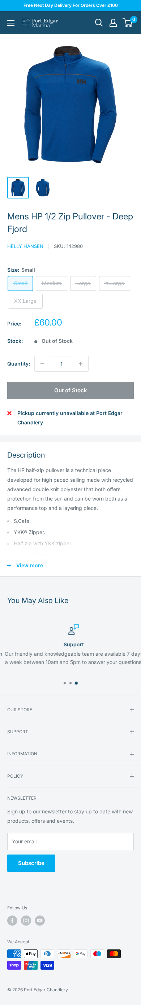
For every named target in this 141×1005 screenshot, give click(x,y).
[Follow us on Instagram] (26, 921)
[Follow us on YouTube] (40, 921)
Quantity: (18, 364)
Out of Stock (70, 390)
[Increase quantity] (80, 363)
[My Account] (113, 23)
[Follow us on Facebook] (12, 921)
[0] (127, 22)
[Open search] (99, 23)
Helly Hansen (25, 246)
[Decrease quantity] (42, 363)
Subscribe (31, 863)
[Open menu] (10, 23)
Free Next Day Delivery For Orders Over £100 (71, 5)
